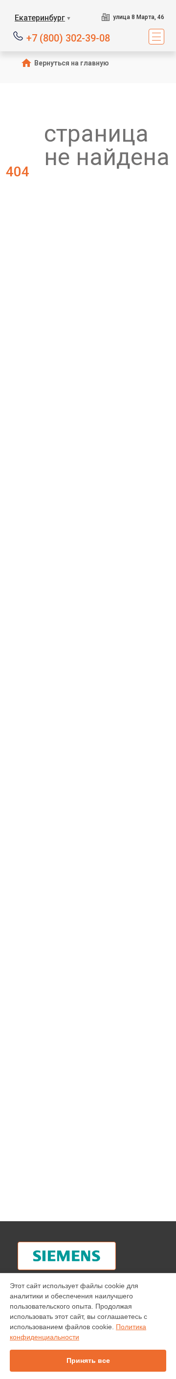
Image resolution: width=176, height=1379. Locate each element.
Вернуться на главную (71, 63)
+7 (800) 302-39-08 (68, 37)
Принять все (88, 1360)
